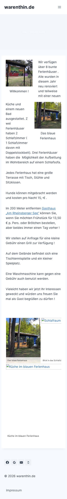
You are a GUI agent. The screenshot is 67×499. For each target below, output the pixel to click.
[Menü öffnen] (59, 7)
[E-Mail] (21, 462)
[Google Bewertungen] (14, 462)
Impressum (14, 490)
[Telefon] (28, 462)
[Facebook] (7, 462)
